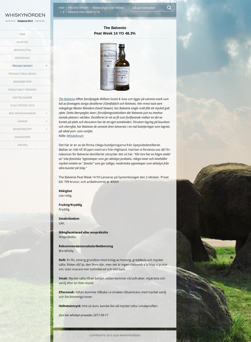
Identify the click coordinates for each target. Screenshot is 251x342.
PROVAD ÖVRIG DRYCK (22, 73)
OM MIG (22, 145)
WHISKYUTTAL (22, 50)
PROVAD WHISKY (22, 66)
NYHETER (22, 42)
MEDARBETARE (22, 81)
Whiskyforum (75, 136)
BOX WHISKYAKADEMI (22, 113)
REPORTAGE (22, 58)
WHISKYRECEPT (22, 129)
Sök (169, 7)
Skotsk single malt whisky (108, 7)
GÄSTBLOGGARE (22, 97)
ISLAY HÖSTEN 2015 (22, 105)
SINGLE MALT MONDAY (22, 89)
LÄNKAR (22, 121)
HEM (22, 34)
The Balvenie (67, 99)
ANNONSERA (23, 137)
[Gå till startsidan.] (25, 13)
